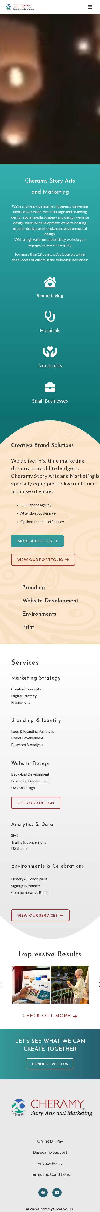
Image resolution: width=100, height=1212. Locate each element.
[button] (90, 7)
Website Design (72, 996)
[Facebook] (43, 1192)
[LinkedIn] (57, 1192)
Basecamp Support (50, 1152)
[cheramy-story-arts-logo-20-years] (20, 7)
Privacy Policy (50, 1163)
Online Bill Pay (50, 1141)
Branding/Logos (31, 981)
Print (64, 994)
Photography (69, 991)
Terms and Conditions (50, 1174)
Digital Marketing (69, 987)
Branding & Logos (31, 988)
